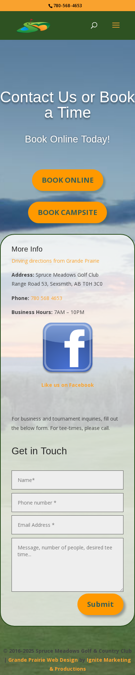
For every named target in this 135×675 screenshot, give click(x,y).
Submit (100, 604)
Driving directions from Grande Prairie (55, 260)
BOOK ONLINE (68, 180)
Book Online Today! (67, 139)
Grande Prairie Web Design (43, 659)
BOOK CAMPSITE (67, 212)
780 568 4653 (46, 298)
